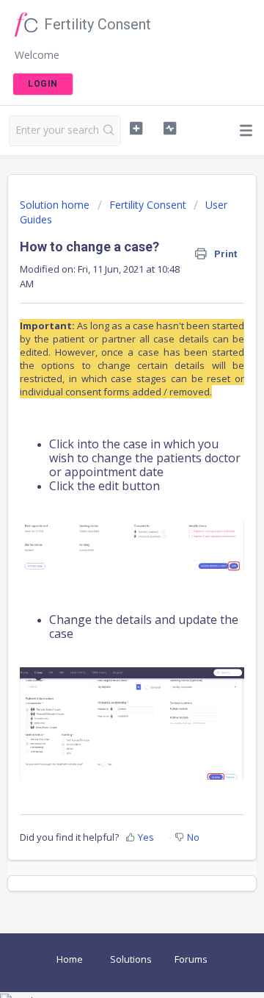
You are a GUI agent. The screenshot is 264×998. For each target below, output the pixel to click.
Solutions (131, 959)
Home (69, 959)
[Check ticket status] (169, 128)
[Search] (109, 131)
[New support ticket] (136, 128)
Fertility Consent (147, 205)
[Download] (105, 493)
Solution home (56, 205)
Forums (191, 959)
